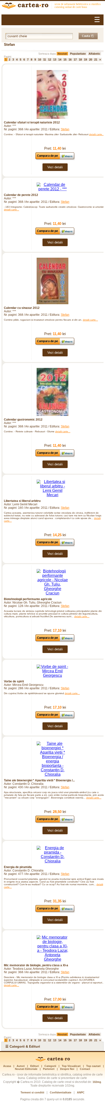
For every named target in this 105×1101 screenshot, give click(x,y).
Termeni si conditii (32, 1092)
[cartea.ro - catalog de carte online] (52, 6)
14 (59, 59)
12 (49, 59)
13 (54, 59)
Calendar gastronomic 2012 (23, 419)
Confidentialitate (60, 1092)
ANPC (80, 1092)
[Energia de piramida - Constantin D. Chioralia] (52, 854)
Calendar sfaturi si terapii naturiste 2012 (32, 122)
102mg (97, 1081)
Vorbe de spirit (14, 681)
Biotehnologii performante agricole (28, 599)
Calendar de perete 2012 (21, 195)
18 (80, 59)
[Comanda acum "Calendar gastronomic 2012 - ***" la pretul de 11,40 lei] (55, 456)
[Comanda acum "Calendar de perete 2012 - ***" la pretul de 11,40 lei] (55, 234)
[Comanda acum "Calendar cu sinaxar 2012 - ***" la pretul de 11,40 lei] (55, 344)
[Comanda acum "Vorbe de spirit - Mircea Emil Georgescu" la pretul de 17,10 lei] (55, 718)
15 (64, 59)
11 (44, 59)
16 (70, 59)
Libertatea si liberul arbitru (22, 501)
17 (75, 59)
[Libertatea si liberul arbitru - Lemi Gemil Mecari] (52, 488)
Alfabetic (94, 53)
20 (90, 59)
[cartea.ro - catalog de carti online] (52, 1060)
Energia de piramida (18, 867)
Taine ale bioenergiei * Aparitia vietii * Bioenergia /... (39, 780)
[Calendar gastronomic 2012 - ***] (52, 392)
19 (85, 59)
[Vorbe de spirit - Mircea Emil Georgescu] (52, 671)
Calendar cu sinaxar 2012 (22, 308)
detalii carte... (96, 134)
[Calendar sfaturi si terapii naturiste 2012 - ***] (52, 94)
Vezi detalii (55, 167)
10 (39, 59)
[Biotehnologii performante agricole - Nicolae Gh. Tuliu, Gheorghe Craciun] (52, 582)
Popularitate (78, 53)
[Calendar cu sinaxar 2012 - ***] (52, 281)
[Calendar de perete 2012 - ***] (52, 186)
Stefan (65, 129)
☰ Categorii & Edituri (22, 1046)
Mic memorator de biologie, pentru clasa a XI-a (36, 965)
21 (95, 59)
